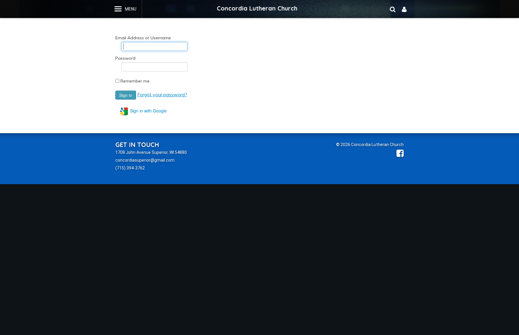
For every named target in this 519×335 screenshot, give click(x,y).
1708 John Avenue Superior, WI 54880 (151, 152)
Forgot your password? (162, 94)
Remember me (135, 81)
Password (125, 58)
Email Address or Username (143, 37)
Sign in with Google (148, 111)
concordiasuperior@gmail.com (145, 160)
